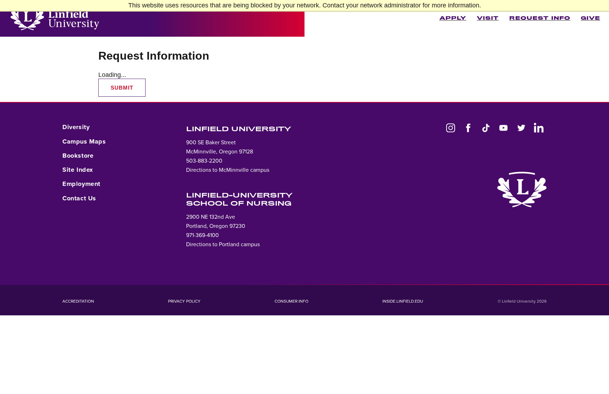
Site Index (77, 170)
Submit (122, 88)
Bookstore (77, 155)
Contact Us (79, 198)
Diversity (76, 127)
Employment (81, 184)
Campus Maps (84, 141)
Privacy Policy (184, 301)
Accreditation (78, 301)
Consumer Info (291, 301)
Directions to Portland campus (223, 244)
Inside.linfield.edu (402, 301)
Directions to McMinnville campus (227, 170)
